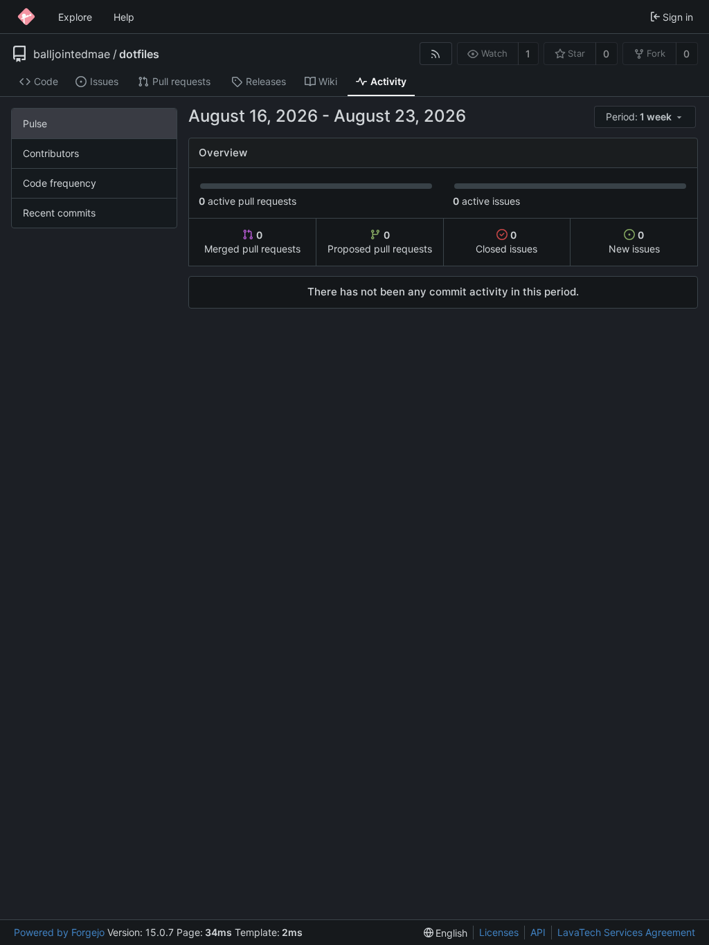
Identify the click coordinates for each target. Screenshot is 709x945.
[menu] (646, 117)
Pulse (35, 123)
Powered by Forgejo (59, 932)
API (538, 932)
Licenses (499, 932)
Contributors (51, 153)
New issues (634, 242)
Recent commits (59, 213)
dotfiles (139, 54)
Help (124, 17)
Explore (75, 17)
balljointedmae (71, 54)
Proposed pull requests (379, 242)
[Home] (26, 16)
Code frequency (59, 183)
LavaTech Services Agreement (626, 932)
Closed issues (506, 242)
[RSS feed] (436, 53)
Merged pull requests (252, 242)
